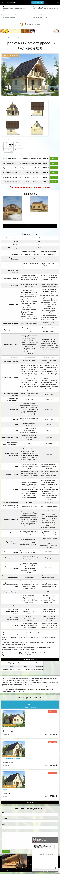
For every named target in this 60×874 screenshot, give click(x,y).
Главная (4, 37)
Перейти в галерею (30, 226)
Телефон (4, 818)
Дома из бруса (12, 37)
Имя (3, 812)
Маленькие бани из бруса (30, 707)
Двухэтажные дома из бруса (30, 701)
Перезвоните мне (37, 2)
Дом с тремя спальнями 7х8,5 (11, 758)
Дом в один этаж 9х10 (8, 728)
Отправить (6, 851)
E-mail (3, 824)
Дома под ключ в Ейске (32, 24)
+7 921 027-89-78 (8, 2)
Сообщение (5, 831)
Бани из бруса (30, 704)
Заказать (53, 158)
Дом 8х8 (4, 789)
